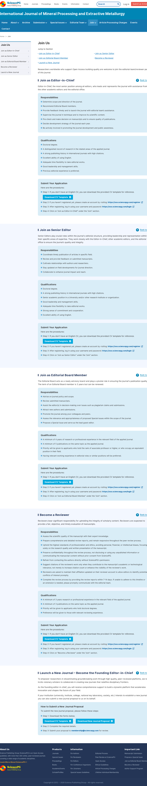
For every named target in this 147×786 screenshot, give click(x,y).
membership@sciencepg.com (85, 731)
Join (92, 22)
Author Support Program (134, 768)
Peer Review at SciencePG (105, 757)
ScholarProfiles (57, 772)
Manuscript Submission (133, 753)
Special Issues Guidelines (80, 772)
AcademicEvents (58, 768)
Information (75, 4)
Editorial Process (101, 753)
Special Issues (57, 22)
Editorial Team (77, 22)
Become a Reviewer (9, 67)
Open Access (100, 761)
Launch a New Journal (10, 72)
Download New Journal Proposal (94, 721)
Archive (26, 22)
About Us (4, 749)
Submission (39, 22)
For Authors (75, 753)
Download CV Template (56, 197)
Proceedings (46, 4)
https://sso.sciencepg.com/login (117, 207)
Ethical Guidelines (101, 765)
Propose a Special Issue (134, 757)
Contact (86, 4)
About (14, 22)
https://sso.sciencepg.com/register (124, 202)
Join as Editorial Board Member (13, 61)
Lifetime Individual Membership (107, 772)
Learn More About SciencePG (13, 762)
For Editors (74, 761)
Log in (126, 4)
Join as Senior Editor (9, 56)
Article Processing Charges (113, 22)
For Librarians (76, 768)
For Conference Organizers (81, 765)
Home (26, 4)
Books (56, 4)
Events (64, 4)
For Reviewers (76, 757)
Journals (35, 4)
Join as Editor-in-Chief (10, 51)
